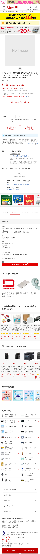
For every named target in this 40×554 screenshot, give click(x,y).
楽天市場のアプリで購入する (20, 102)
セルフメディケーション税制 (10, 525)
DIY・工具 (24, 11)
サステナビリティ (26, 544)
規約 (37, 143)
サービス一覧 (5, 544)
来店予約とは (31, 143)
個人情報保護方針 (6, 546)
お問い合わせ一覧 (15, 544)
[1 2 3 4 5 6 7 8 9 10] (18, 116)
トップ (3, 11)
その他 (31, 11)
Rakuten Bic (13, 7)
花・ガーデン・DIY (13, 11)
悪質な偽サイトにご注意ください (11, 527)
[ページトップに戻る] (37, 547)
